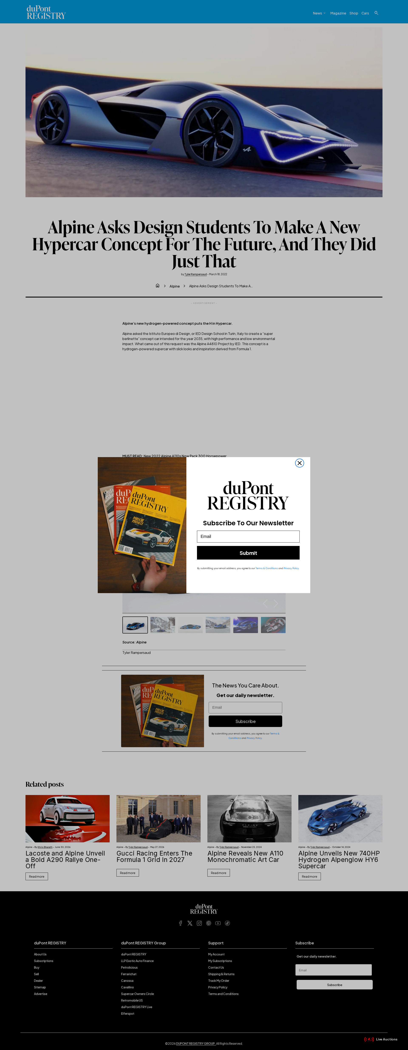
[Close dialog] (299, 463)
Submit (248, 553)
